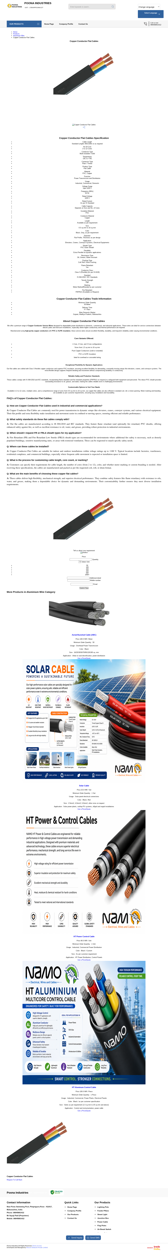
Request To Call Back (14, 1180)
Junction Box (103, 1218)
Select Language (150, 13)
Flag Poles (101, 1226)
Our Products (16, 24)
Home (15, 32)
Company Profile (66, 24)
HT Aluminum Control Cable (84, 1087)
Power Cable (102, 1222)
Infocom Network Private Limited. (37, 1247)
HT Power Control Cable (84, 936)
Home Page (49, 24)
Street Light (102, 1214)
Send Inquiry (76, 1238)
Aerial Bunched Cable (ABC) (84, 635)
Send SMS (95, 1238)
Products (16, 34)
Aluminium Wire (18, 36)
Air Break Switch (104, 1229)
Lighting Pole (103, 1207)
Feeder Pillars (103, 1211)
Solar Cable (84, 786)
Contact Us (83, 24)
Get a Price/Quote (84, 658)
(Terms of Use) (37, 1246)
